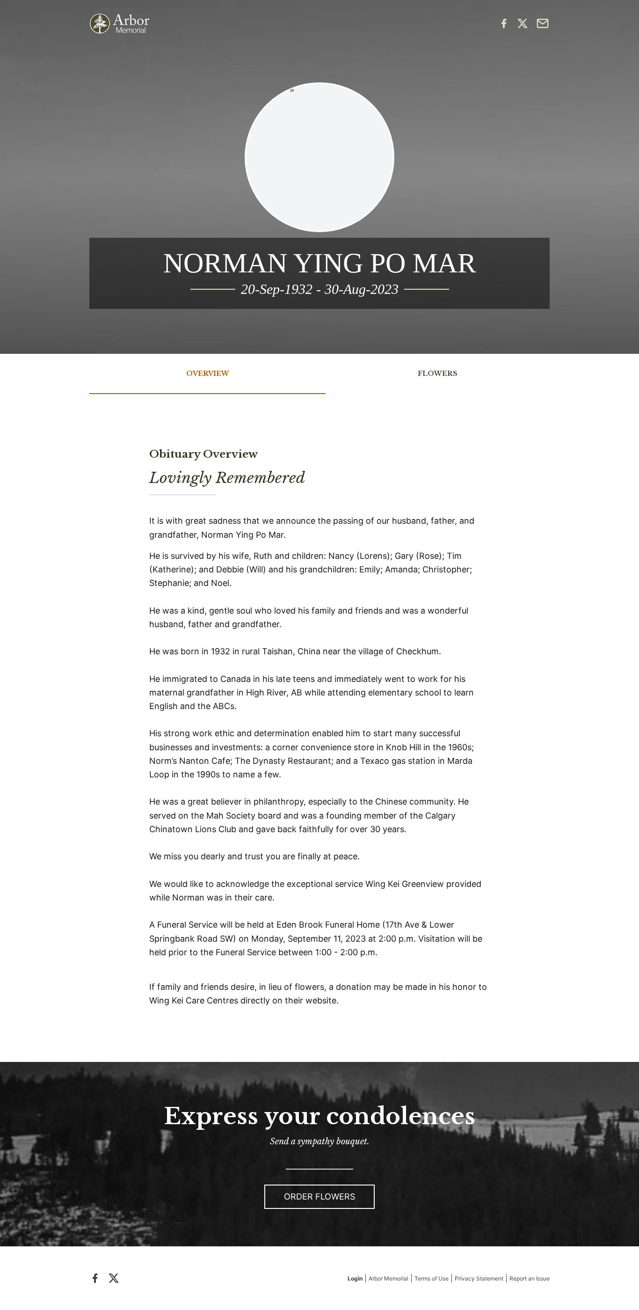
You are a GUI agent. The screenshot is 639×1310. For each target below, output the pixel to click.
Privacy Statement (479, 1278)
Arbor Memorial (388, 1278)
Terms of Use (431, 1278)
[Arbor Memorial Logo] (119, 23)
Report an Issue (529, 1278)
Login (355, 1278)
